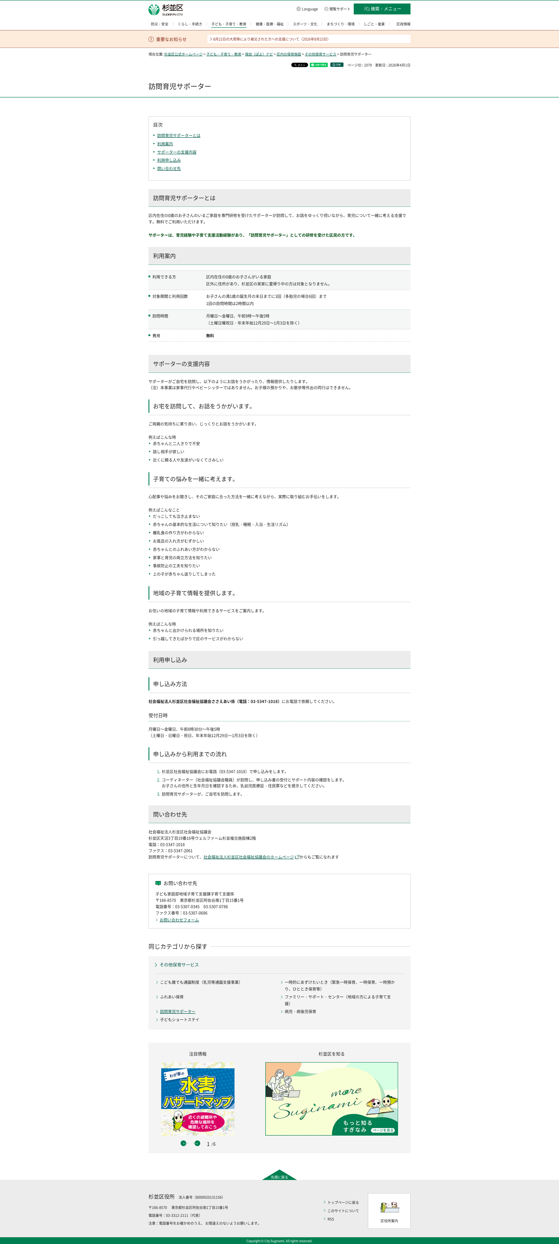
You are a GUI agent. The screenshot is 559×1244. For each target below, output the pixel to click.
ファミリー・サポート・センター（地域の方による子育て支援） (338, 1000)
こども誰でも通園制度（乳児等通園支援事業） (201, 982)
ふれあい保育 (172, 997)
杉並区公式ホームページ (183, 54)
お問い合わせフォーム (179, 920)
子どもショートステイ (179, 1019)
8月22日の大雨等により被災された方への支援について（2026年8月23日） (272, 39)
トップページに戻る (343, 1202)
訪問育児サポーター (177, 1011)
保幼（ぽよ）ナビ (259, 54)
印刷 (338, 64)
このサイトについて (343, 1210)
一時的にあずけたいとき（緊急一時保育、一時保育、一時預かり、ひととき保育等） (340, 985)
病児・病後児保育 (300, 1011)
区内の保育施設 (289, 54)
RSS (331, 1218)
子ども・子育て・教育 (223, 54)
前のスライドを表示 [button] (183, 1143)
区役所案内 (389, 1220)
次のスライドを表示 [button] (197, 1143)
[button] (307, 8)
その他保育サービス (320, 54)
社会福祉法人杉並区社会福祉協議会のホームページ (249, 857)
